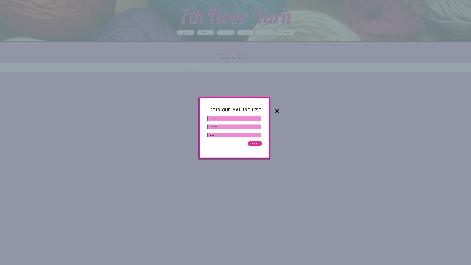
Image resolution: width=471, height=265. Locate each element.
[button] (277, 111)
